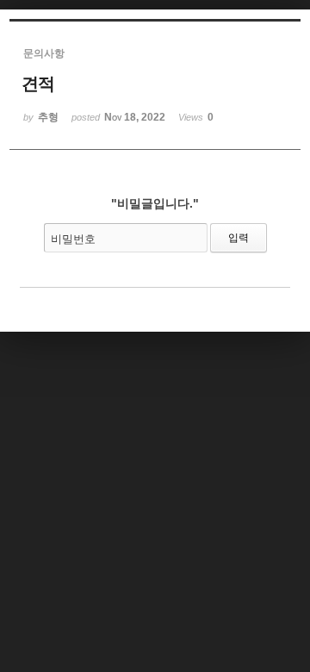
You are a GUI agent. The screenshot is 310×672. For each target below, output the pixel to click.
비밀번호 (73, 239)
